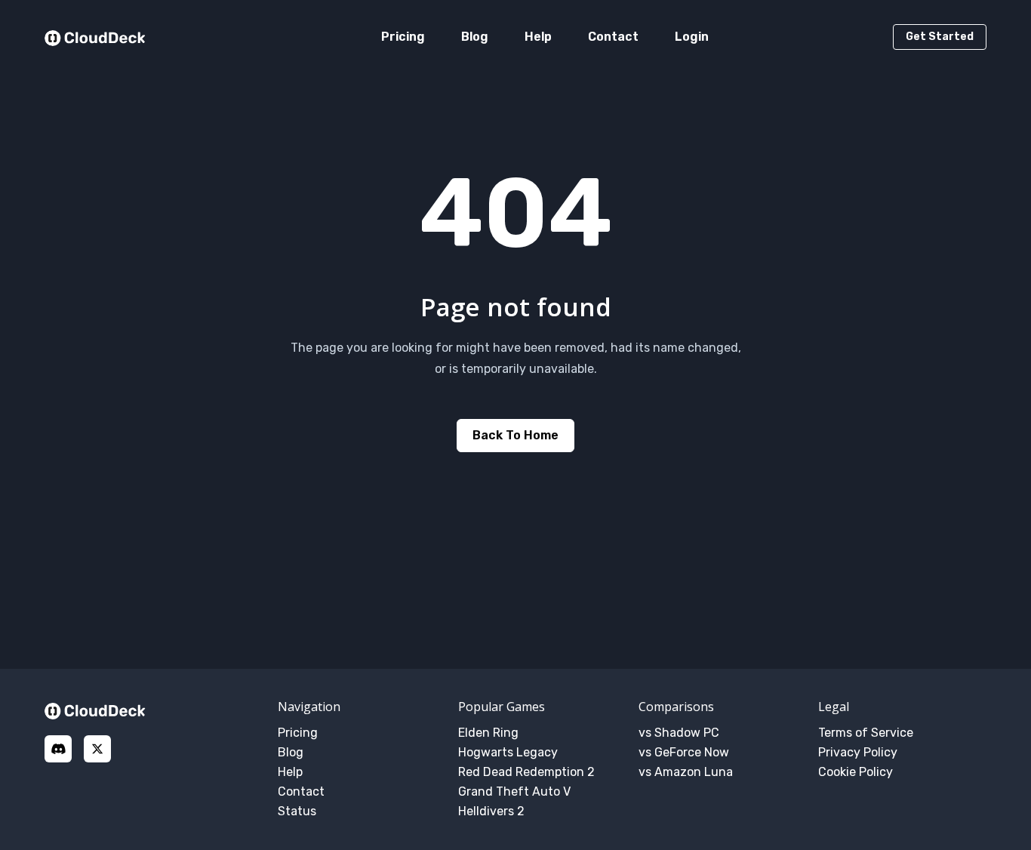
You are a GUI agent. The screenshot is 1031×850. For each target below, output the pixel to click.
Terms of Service (865, 732)
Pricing (403, 36)
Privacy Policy (857, 752)
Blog (474, 36)
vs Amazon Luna (686, 772)
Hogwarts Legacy (508, 752)
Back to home (515, 435)
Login (692, 36)
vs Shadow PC (679, 732)
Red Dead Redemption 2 (526, 772)
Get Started (940, 36)
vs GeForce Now (684, 752)
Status (297, 811)
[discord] (58, 748)
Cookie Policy (855, 772)
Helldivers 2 (491, 811)
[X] (97, 748)
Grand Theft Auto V (514, 791)
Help (538, 36)
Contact (613, 36)
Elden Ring (488, 732)
